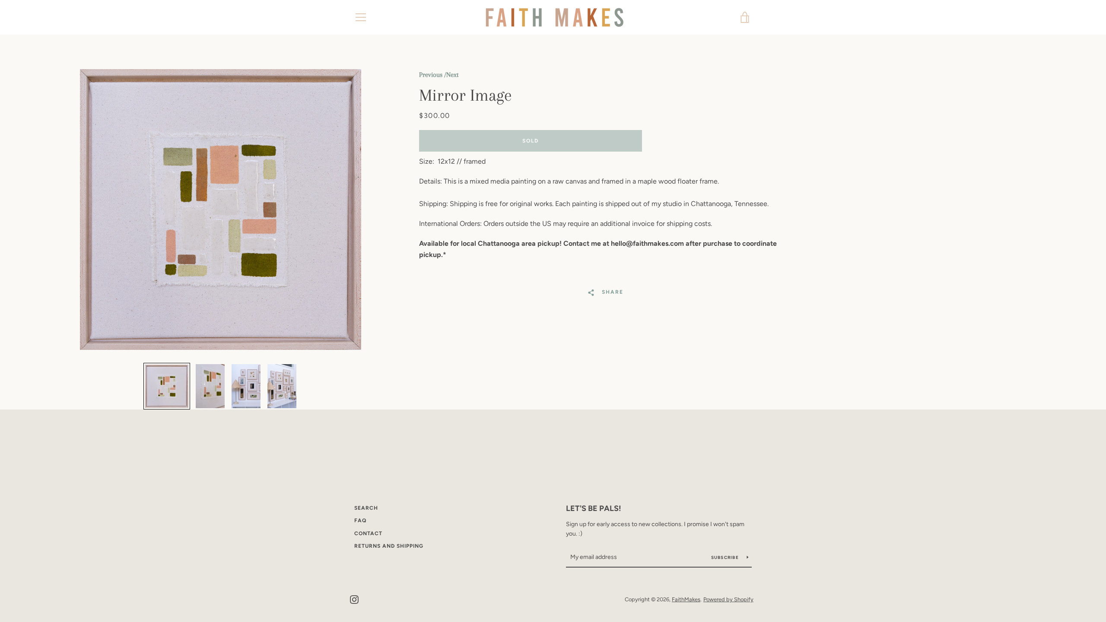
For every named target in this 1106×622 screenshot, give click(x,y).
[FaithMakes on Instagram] (354, 599)
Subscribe (726, 557)
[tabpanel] (220, 209)
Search (366, 508)
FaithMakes (686, 599)
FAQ (360, 520)
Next (452, 75)
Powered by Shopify (728, 599)
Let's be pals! (593, 508)
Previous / (432, 75)
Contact (368, 533)
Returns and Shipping (388, 546)
